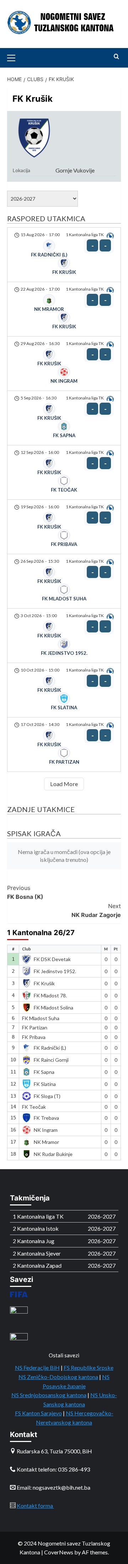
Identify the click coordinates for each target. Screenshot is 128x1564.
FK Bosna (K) (25, 892)
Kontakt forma (35, 1505)
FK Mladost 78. (50, 995)
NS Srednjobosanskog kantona (48, 1394)
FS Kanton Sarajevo (38, 1413)
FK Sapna (44, 1072)
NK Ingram (46, 1130)
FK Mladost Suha (40, 1018)
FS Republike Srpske (88, 1367)
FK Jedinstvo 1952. (55, 971)
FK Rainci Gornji (51, 1060)
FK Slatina (45, 1084)
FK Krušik (44, 983)
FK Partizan (34, 1027)
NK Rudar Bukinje (53, 1154)
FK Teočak (34, 1107)
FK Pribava (34, 1037)
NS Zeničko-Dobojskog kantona (58, 1376)
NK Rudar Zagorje (96, 910)
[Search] (116, 57)
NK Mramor (46, 1142)
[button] (14, 57)
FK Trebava (46, 1118)
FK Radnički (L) (50, 1048)
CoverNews (58, 1552)
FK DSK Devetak (52, 959)
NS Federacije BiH (37, 1367)
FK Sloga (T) (47, 1096)
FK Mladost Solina (53, 1007)
